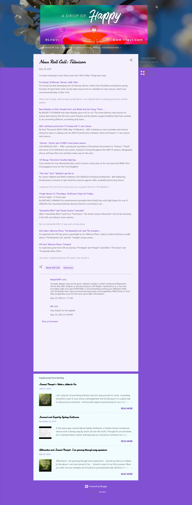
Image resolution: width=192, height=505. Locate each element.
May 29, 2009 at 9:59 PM (61, 314)
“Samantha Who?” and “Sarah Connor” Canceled (61, 210)
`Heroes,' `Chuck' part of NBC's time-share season (62, 143)
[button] (131, 60)
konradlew (102, 492)
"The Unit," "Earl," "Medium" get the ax (56, 173)
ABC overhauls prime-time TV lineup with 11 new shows (65, 126)
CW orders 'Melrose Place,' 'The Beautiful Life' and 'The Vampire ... (70, 231)
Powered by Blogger (97, 486)
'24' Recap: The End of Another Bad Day (57, 160)
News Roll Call (53, 268)
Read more (127, 408)
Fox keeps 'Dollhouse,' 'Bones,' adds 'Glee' (58, 82)
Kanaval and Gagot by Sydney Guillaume (59, 417)
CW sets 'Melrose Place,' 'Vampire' (55, 244)
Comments (150, 74)
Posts (148, 71)
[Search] (157, 7)
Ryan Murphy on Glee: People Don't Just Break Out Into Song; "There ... (72, 109)
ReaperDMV (55, 279)
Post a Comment (50, 321)
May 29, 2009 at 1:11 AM (61, 298)
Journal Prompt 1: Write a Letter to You (57, 384)
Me (51, 306)
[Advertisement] (150, 120)
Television (68, 268)
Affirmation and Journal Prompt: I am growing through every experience (73, 450)
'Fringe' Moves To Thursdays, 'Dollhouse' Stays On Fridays (66, 193)
